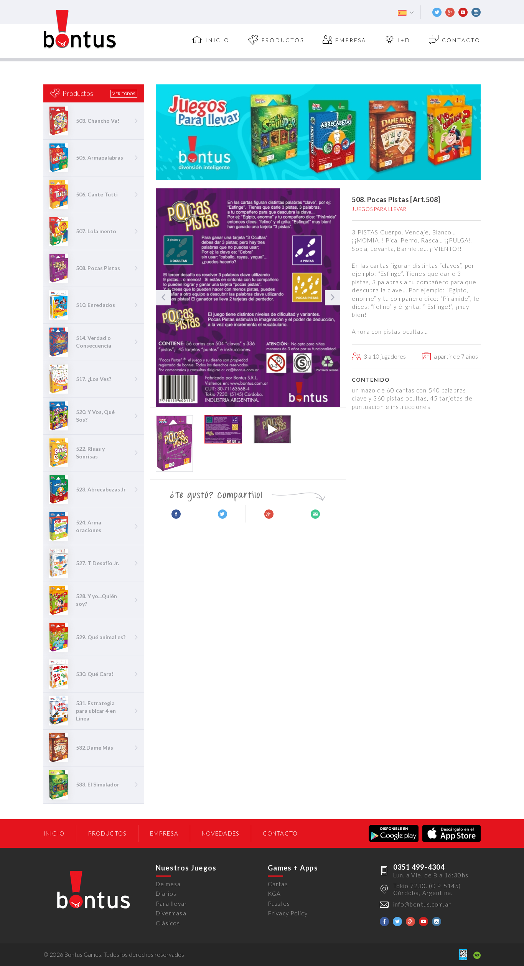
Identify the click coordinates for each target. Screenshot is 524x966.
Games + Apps (293, 868)
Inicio (53, 833)
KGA (274, 893)
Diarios (166, 893)
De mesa (168, 883)
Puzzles (279, 903)
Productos (282, 40)
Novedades (220, 833)
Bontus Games (79, 29)
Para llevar (171, 903)
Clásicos (168, 923)
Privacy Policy (288, 913)
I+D (404, 40)
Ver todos (123, 93)
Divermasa (171, 913)
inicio (217, 40)
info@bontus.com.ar (422, 904)
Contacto (461, 40)
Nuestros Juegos (186, 868)
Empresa (350, 40)
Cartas (278, 883)
